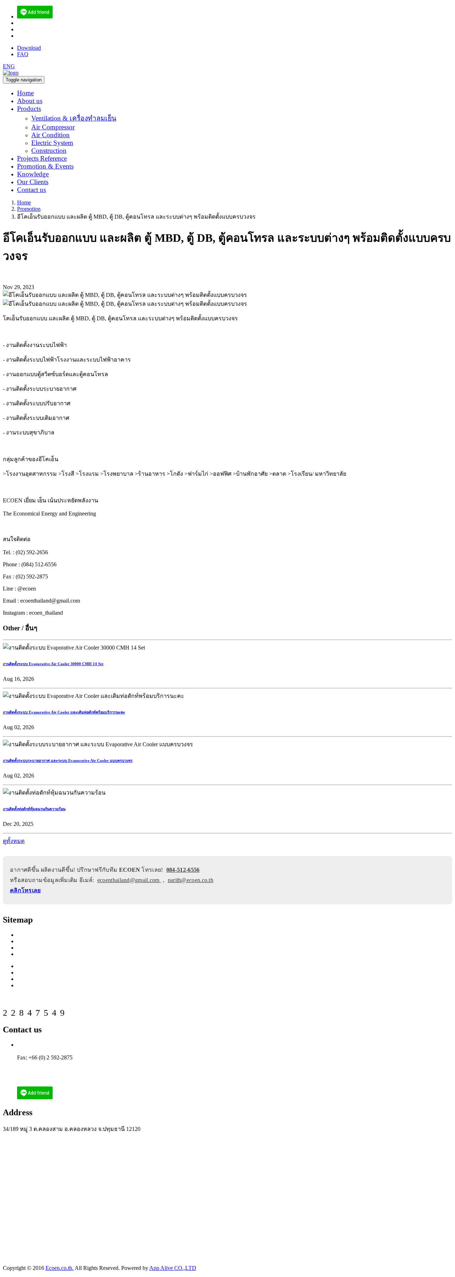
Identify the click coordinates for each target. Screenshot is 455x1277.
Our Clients (32, 182)
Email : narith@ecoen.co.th (47, 1070)
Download (29, 48)
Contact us (31, 189)
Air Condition (50, 135)
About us (29, 101)
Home (25, 93)
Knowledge (33, 174)
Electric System (52, 142)
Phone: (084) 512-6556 (43, 1051)
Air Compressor (53, 127)
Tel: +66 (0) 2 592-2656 (44, 1045)
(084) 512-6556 (34, 23)
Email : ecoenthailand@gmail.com (55, 1064)
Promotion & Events (45, 166)
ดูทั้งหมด (14, 841)
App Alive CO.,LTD (172, 1268)
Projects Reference (42, 158)
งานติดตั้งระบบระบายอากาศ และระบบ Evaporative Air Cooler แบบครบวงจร (68, 760)
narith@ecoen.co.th (39, 36)
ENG (9, 66)
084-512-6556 (183, 870)
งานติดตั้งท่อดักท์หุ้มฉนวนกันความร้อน (34, 809)
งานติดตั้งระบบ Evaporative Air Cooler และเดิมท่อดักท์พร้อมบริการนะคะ (64, 712)
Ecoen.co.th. (60, 1268)
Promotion (29, 209)
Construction (48, 150)
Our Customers (34, 954)
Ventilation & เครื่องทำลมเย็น (73, 118)
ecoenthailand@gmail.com (129, 880)
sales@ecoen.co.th (38, 29)
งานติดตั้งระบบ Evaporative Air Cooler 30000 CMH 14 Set (53, 664)
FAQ (22, 54)
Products (29, 108)
